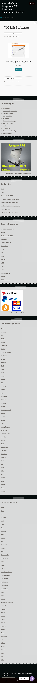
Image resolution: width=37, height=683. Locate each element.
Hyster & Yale (4, 558)
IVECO (2, 568)
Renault (3, 629)
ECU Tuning (6, 118)
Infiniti (2, 561)
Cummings (4, 239)
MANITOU (4, 430)
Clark (2, 524)
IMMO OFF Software (8, 123)
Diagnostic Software (8, 113)
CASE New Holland (6, 352)
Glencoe (3, 379)
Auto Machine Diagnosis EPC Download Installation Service (13, 7)
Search (18, 680)
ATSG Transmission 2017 (7, 229)
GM (2, 541)
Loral (2, 423)
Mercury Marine (5, 433)
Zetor (2, 487)
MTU (2, 263)
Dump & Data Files (7, 116)
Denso (2, 249)
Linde (2, 592)
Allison (3, 232)
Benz (2, 511)
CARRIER (3, 517)
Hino (2, 551)
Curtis (2, 192)
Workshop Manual (7, 133)
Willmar (3, 477)
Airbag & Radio (6, 108)
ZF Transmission (5, 280)
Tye (2, 464)
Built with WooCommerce (8, 677)
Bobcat (3, 342)
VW (2, 656)
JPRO (2, 256)
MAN (2, 595)
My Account (6, 680)
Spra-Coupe (4, 454)
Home (1, 17)
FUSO (2, 372)
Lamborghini (4, 585)
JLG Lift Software (5, 575)
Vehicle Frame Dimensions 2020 (9, 212)
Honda (2, 548)
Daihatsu (3, 531)
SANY (2, 444)
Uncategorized (6, 128)
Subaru (3, 643)
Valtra (2, 467)
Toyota (3, 649)
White (2, 474)
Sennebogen (4, 447)
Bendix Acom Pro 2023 (7, 236)
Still (2, 639)
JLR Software (4, 578)
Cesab (2, 521)
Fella (2, 369)
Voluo (2, 269)
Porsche (3, 622)
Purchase (18, 69)
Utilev (2, 653)
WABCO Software (5, 273)
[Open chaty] (32, 678)
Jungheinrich (4, 582)
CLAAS (3, 349)
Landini (3, 416)
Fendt (2, 366)
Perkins (3, 266)
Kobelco (3, 406)
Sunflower (3, 450)
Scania (2, 633)
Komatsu (3, 403)
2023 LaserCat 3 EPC (6, 209)
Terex (2, 460)
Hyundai (3, 389)
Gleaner (3, 376)
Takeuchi (3, 457)
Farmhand (3, 362)
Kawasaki (3, 399)
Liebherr (3, 420)
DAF (2, 528)
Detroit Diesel (4, 246)
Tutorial (4, 126)
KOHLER (3, 259)
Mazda (3, 599)
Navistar (3, 609)
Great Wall (4, 544)
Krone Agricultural (6, 410)
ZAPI (2, 189)
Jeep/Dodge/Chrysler (6, 572)
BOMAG (3, 339)
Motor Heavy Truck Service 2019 (9, 202)
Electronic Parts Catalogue (9, 121)
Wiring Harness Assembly (9, 131)
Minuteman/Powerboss (7, 602)
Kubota (3, 413)
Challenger (4, 355)
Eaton (2, 252)
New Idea (3, 437)
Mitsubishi (3, 605)
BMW (2, 507)
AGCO (2, 328)
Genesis (3, 538)
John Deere (4, 396)
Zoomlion (3, 491)
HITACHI (3, 386)
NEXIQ (3, 440)
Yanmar (3, 276)
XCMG (2, 481)
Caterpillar (4, 345)
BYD (2, 514)
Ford (2, 534)
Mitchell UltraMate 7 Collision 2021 (10, 206)
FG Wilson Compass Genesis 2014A (10, 199)
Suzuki (2, 646)
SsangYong (4, 636)
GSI (2, 383)
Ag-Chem (3, 332)
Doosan (3, 359)
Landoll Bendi (4, 589)
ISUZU (3, 565)
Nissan (3, 616)
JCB (2, 393)
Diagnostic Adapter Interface (10, 111)
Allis (2, 335)
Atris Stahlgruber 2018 (7, 195)
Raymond (3, 626)
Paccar (3, 619)
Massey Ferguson (5, 427)
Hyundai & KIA (5, 555)
